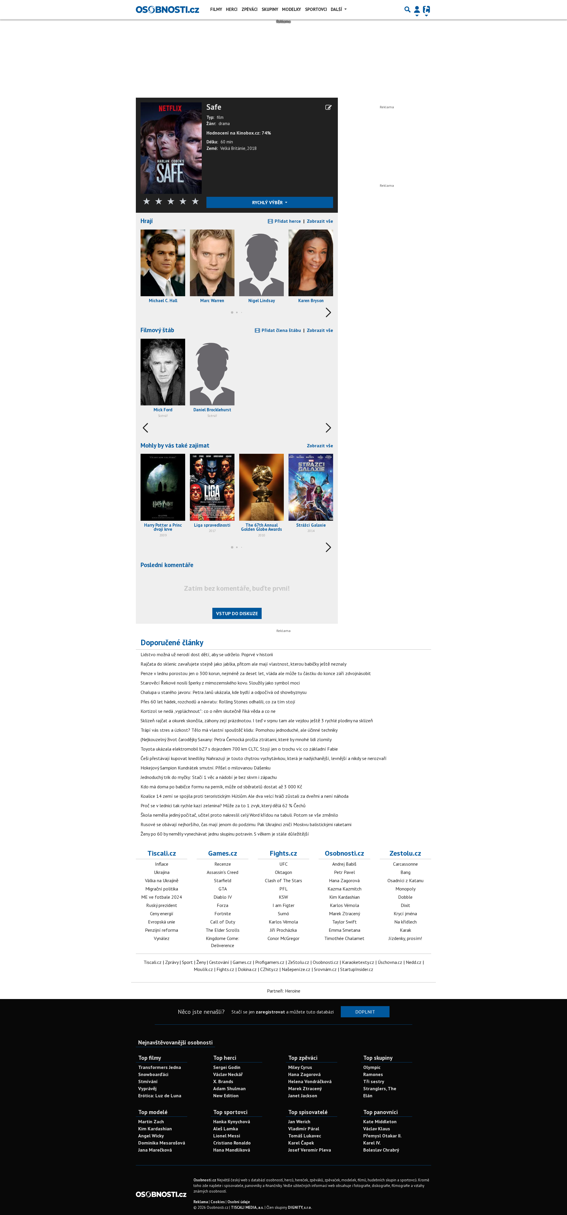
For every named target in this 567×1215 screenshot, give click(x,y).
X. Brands (223, 1081)
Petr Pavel (344, 872)
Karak (405, 930)
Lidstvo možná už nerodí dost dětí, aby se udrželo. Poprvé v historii (207, 654)
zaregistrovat (270, 1012)
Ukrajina (162, 872)
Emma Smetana (344, 930)
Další (337, 9)
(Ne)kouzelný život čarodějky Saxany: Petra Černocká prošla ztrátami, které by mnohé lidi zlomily (236, 739)
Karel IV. (372, 1143)
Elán (367, 1095)
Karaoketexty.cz (358, 962)
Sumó (283, 913)
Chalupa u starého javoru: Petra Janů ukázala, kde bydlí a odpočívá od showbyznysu (224, 692)
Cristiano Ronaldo (232, 1143)
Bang (405, 872)
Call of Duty (222, 922)
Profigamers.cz (269, 962)
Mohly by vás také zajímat (175, 445)
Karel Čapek (301, 1143)
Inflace (161, 864)
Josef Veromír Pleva (309, 1150)
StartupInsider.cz (356, 969)
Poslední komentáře (167, 565)
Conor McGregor (283, 938)
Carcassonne (405, 864)
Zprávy (171, 962)
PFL (283, 889)
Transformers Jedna (159, 1067)
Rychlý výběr (268, 202)
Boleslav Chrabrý (381, 1150)
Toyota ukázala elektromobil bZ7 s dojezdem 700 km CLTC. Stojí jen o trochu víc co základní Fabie (239, 749)
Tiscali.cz (161, 853)
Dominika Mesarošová (161, 1143)
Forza (222, 905)
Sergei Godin (226, 1067)
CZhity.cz (269, 969)
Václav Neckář (228, 1074)
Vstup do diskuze (237, 613)
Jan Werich (299, 1121)
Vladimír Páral (303, 1129)
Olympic (371, 1067)
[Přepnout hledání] (407, 9)
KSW (283, 897)
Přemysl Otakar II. (382, 1136)
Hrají (147, 221)
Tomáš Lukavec (304, 1136)
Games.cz (222, 853)
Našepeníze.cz (296, 969)
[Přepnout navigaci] (417, 9)
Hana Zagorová (344, 880)
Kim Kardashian (344, 897)
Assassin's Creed (222, 872)
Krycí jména (405, 913)
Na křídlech (405, 922)
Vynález (162, 938)
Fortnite (222, 913)
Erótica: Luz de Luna (159, 1095)
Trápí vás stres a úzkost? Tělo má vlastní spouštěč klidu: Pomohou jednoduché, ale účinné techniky (239, 730)
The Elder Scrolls (222, 930)
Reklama (200, 1201)
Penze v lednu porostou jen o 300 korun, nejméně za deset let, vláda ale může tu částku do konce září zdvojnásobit (256, 673)
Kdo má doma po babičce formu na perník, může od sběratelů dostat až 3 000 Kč (221, 787)
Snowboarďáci (153, 1074)
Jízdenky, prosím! (405, 938)
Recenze (222, 864)
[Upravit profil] (328, 107)
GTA (223, 889)
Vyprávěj (147, 1088)
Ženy (201, 962)
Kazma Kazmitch (344, 889)
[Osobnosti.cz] (167, 9)
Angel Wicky (151, 1136)
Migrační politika (161, 889)
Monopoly (405, 889)
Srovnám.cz (325, 969)
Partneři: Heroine (283, 991)
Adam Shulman (229, 1088)
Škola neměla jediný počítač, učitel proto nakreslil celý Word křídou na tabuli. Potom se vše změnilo (239, 815)
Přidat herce (287, 221)
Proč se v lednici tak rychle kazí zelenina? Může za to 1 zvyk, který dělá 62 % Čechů (223, 805)
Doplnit (365, 1012)
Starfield (222, 880)
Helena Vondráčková (310, 1081)
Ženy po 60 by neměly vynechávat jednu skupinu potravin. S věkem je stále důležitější (225, 834)
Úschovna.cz (390, 962)
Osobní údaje (238, 1201)
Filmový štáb (157, 330)
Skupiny (270, 9)
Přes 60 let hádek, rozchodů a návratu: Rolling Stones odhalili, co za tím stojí (218, 702)
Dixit (405, 905)
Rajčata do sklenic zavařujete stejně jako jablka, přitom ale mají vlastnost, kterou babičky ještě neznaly (243, 664)
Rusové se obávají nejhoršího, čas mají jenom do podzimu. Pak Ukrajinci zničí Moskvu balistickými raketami (246, 824)
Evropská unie (161, 922)
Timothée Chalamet (344, 938)
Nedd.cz (413, 962)
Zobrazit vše (320, 221)
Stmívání (148, 1081)
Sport (187, 962)
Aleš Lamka (225, 1129)
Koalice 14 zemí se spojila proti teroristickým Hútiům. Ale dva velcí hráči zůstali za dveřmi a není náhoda (244, 796)
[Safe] (171, 147)
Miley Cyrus (300, 1067)
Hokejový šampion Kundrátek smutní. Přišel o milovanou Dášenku (206, 768)
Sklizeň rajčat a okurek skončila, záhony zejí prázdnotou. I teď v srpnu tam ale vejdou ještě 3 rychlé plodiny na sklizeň (257, 720)
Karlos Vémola (283, 922)
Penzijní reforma (161, 930)
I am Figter (283, 905)
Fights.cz (283, 853)
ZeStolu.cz (298, 962)
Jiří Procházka (283, 930)
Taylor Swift (344, 922)
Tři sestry (373, 1081)
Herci (231, 9)
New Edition (226, 1095)
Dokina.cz (247, 969)
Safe (213, 107)
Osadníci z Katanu (405, 880)
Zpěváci (250, 9)
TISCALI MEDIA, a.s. (247, 1207)
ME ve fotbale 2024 (161, 897)
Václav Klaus (376, 1129)
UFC (283, 864)
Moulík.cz (203, 969)
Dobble (405, 897)
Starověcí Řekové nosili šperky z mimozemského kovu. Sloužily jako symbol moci (220, 683)
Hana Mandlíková (231, 1150)
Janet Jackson (302, 1095)
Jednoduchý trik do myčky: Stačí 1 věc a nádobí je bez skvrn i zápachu (209, 777)
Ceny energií (161, 913)
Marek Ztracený (344, 913)
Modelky (291, 9)
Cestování (219, 962)
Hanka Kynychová (231, 1121)
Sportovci (316, 9)
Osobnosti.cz (344, 853)
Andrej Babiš (344, 864)
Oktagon (283, 872)
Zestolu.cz (405, 853)
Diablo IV (223, 897)
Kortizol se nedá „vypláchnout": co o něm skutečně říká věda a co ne (208, 711)
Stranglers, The (379, 1088)
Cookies (218, 1201)
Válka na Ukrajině (161, 880)
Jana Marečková (155, 1150)
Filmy (216, 9)
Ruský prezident (161, 905)
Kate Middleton (380, 1121)
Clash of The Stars (283, 880)
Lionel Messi (226, 1136)
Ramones (373, 1074)
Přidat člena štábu (280, 330)
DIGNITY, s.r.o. (300, 1207)
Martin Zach (151, 1121)
